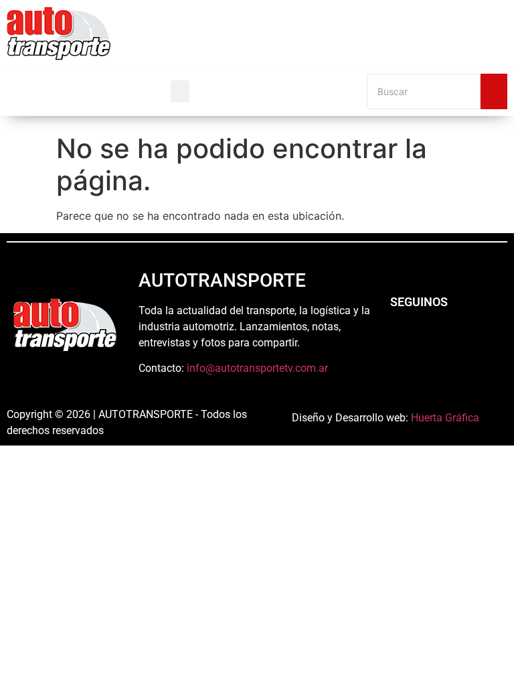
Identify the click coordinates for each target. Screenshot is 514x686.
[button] (180, 91)
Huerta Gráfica (445, 417)
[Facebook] (399, 338)
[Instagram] (435, 338)
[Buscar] (494, 91)
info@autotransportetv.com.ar (257, 368)
